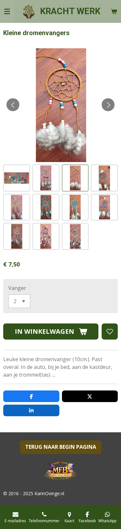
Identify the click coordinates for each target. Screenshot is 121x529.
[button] (16, 178)
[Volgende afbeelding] (108, 104)
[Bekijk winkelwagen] (114, 11)
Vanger (17, 288)
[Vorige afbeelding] (12, 104)
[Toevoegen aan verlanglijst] (110, 331)
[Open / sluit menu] (7, 11)
